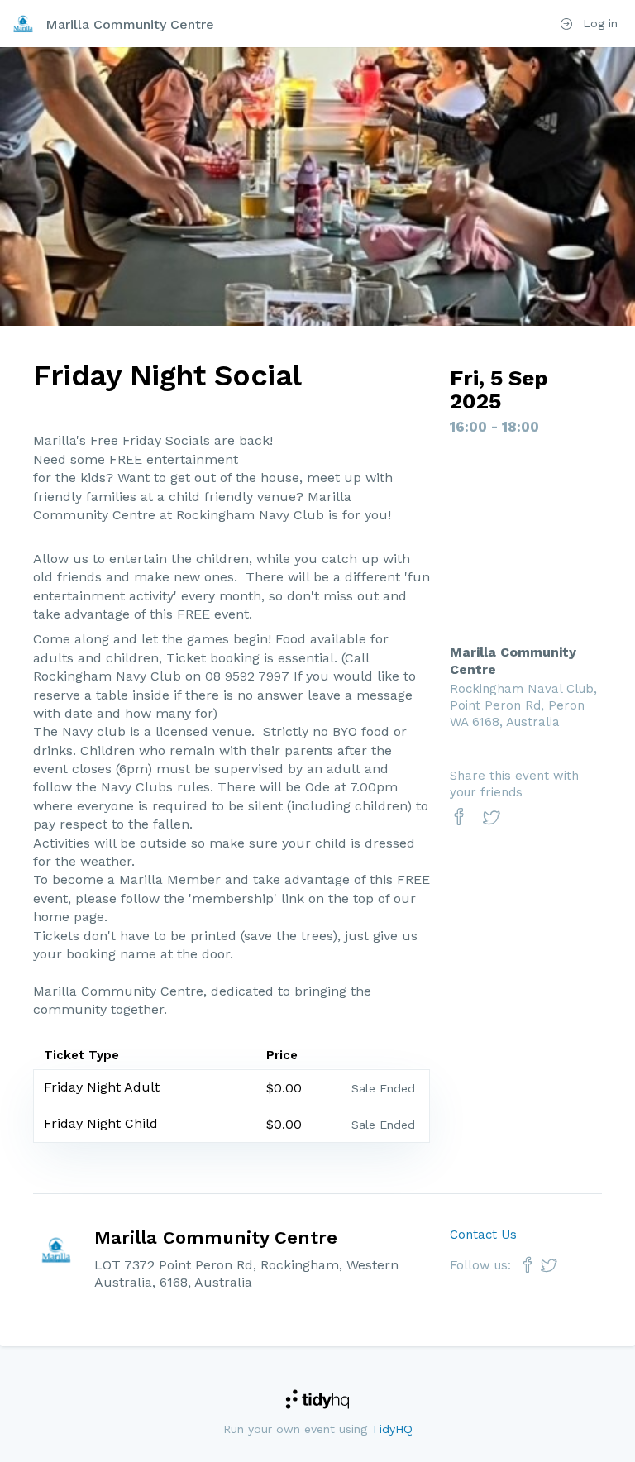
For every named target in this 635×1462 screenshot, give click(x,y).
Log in (598, 23)
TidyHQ (392, 1429)
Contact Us (483, 1234)
